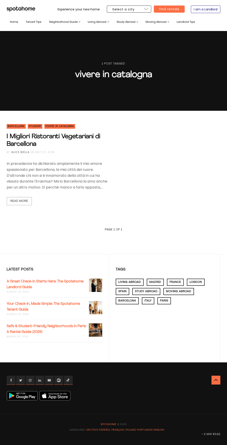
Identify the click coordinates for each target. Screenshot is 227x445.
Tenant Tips (33, 22)
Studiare (35, 126)
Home (14, 22)
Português (145, 430)
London (196, 282)
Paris (164, 300)
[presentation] (64, 21)
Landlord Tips (186, 22)
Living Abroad (97, 22)
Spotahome (108, 424)
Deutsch (92, 430)
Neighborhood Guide (63, 22)
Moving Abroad (156, 22)
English (159, 430)
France (175, 282)
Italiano (130, 430)
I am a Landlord (205, 9)
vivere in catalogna (59, 126)
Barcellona (16, 126)
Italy (148, 300)
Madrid (155, 282)
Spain (122, 291)
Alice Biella (20, 152)
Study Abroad (126, 22)
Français (118, 430)
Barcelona (127, 300)
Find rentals (169, 9)
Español (105, 430)
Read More (19, 201)
